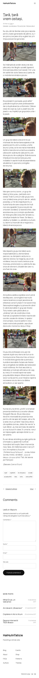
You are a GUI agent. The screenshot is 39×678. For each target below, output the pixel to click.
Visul (32, 489)
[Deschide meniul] (35, 3)
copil (5, 473)
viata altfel (29, 477)
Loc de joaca (13, 26)
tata (15, 477)
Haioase (5, 26)
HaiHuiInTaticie (9, 3)
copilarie (12, 473)
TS (32, 674)
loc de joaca (22, 473)
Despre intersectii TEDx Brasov (10, 621)
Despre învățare (11, 489)
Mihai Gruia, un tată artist (9, 601)
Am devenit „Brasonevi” (12, 608)
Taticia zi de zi (30, 26)
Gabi (11, 24)
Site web (5, 562)
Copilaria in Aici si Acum (12, 614)
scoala (30, 473)
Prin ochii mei (21, 26)
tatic (21, 477)
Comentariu (7, 520)
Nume (5, 544)
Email (5, 553)
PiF (35, 674)
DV (29, 674)
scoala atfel (8, 477)
